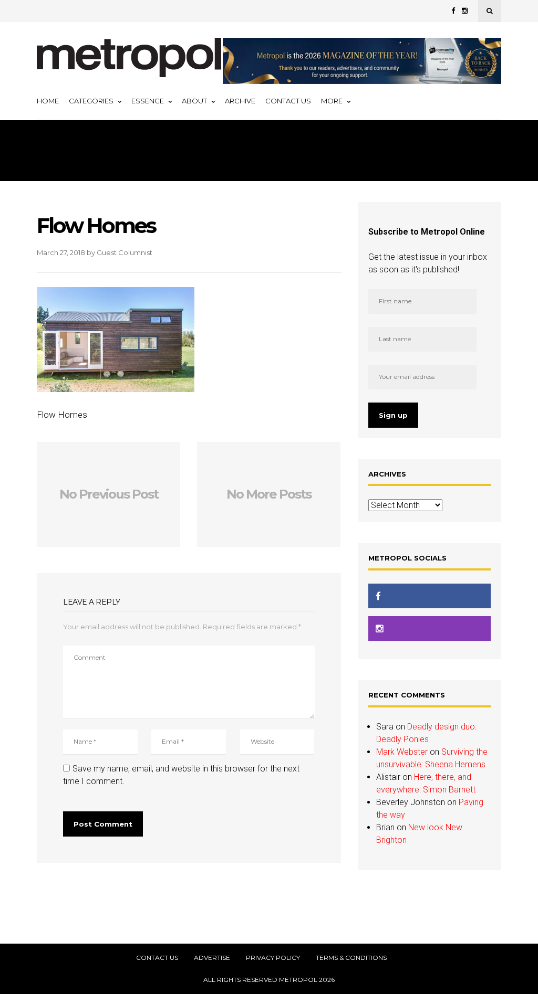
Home (48, 101)
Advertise (212, 958)
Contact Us (288, 101)
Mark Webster (402, 752)
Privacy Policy (273, 958)
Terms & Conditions (351, 958)
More (332, 101)
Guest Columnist (124, 252)
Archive (240, 101)
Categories (91, 101)
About (194, 101)
